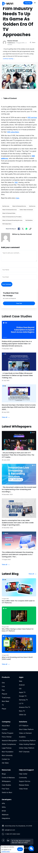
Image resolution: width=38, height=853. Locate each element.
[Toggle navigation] (35, 2)
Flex (3, 690)
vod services (5, 206)
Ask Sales (5, 763)
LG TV (21, 703)
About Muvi (6, 726)
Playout (4, 694)
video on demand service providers (11, 216)
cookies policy (5, 851)
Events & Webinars (8, 777)
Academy (22, 737)
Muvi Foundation (7, 752)
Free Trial (28, 3)
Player (4, 709)
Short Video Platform (26, 729)
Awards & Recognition (9, 740)
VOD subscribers (13, 132)
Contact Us (6, 759)
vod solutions (28, 220)
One (3, 683)
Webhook (5, 815)
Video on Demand (25, 733)
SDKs (4, 807)
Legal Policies (6, 748)
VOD (16, 182)
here (17, 198)
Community (23, 777)
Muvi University (7, 755)
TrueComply (6, 697)
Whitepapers (6, 781)
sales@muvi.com (10, 830)
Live (3, 686)
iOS (20, 689)
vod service (32, 206)
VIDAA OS (22, 715)
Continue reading (9, 58)
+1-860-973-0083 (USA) (12, 834)
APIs (3, 803)
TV (3, 705)
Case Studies (6, 785)
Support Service (24, 781)
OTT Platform (23, 726)
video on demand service (19, 206)
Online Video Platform (26, 748)
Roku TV (22, 711)
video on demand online (8, 213)
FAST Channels (24, 752)
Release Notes (24, 785)
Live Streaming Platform (27, 740)
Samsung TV (23, 700)
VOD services (32, 117)
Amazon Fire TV (24, 707)
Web (20, 681)
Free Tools (5, 789)
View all (4, 417)
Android (22, 685)
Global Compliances (9, 744)
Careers (4, 729)
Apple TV (22, 692)
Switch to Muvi (7, 792)
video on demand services (9, 209)
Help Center (23, 774)
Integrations (6, 818)
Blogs (4, 774)
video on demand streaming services (12, 220)
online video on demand (26, 209)
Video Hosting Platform (27, 744)
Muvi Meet (5, 701)
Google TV (22, 696)
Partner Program (7, 733)
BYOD (4, 811)
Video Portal (23, 789)
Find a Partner (7, 737)
